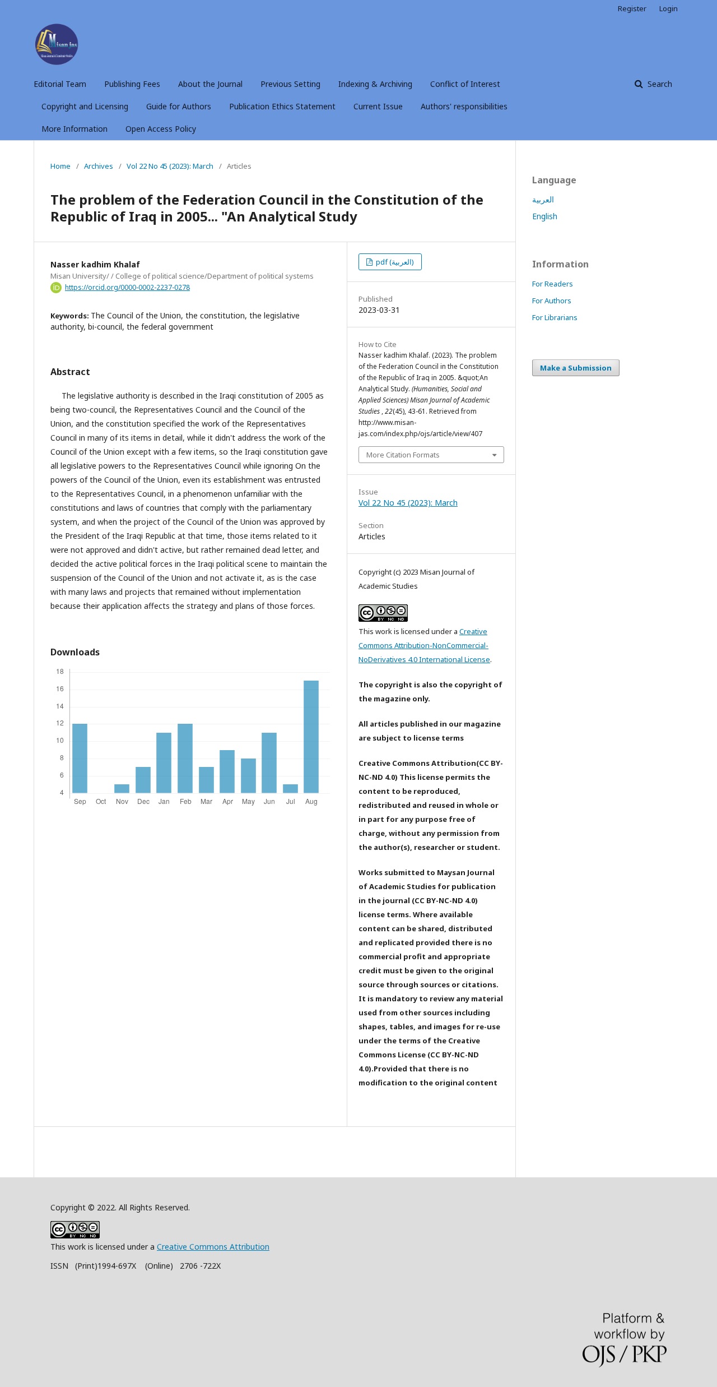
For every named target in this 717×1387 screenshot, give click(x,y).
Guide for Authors (178, 106)
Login (668, 8)
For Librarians (555, 317)
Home (60, 166)
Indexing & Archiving (375, 83)
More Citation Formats (403, 455)
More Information (74, 128)
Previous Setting (290, 83)
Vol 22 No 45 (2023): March (170, 166)
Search (658, 83)
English (544, 216)
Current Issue (378, 106)
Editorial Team (60, 83)
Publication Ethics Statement (282, 106)
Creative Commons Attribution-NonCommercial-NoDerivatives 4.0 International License (424, 645)
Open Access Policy (160, 128)
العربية (543, 199)
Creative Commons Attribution (213, 1246)
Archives (98, 166)
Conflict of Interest (465, 83)
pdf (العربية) (394, 262)
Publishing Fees (132, 83)
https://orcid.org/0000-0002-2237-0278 (127, 287)
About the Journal (210, 83)
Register (632, 8)
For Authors (551, 300)
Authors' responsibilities (464, 106)
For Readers (552, 284)
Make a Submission (576, 368)
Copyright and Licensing (84, 106)
